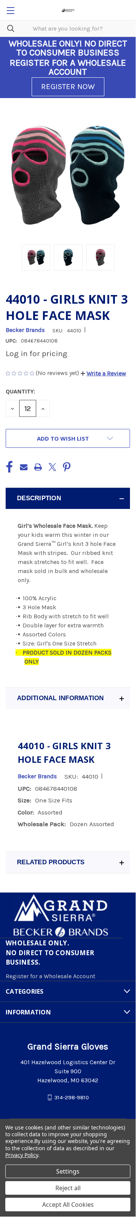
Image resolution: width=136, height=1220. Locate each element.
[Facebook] (9, 467)
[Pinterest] (66, 467)
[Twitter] (52, 467)
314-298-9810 (71, 1097)
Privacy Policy (21, 1155)
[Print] (38, 467)
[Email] (24, 467)
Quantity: (20, 391)
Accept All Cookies (68, 1204)
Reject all (68, 1188)
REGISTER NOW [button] (68, 86)
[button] (103, 373)
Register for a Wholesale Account (50, 976)
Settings (67, 1171)
